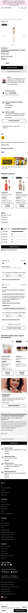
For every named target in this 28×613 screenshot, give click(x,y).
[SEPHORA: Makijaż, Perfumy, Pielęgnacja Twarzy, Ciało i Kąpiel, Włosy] (7, 7)
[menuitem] (22, 7)
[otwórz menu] (2, 8)
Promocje (15, 576)
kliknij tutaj (15, 575)
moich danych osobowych (14, 426)
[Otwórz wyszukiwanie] (19, 8)
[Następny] (24, 36)
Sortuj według (4, 219)
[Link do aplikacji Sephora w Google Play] (6, 571)
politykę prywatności (11, 428)
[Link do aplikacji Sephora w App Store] (14, 571)
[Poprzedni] (4, 36)
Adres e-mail (4, 433)
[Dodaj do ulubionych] (13, 178)
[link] (14, 246)
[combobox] (14, 222)
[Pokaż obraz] (13, 35)
